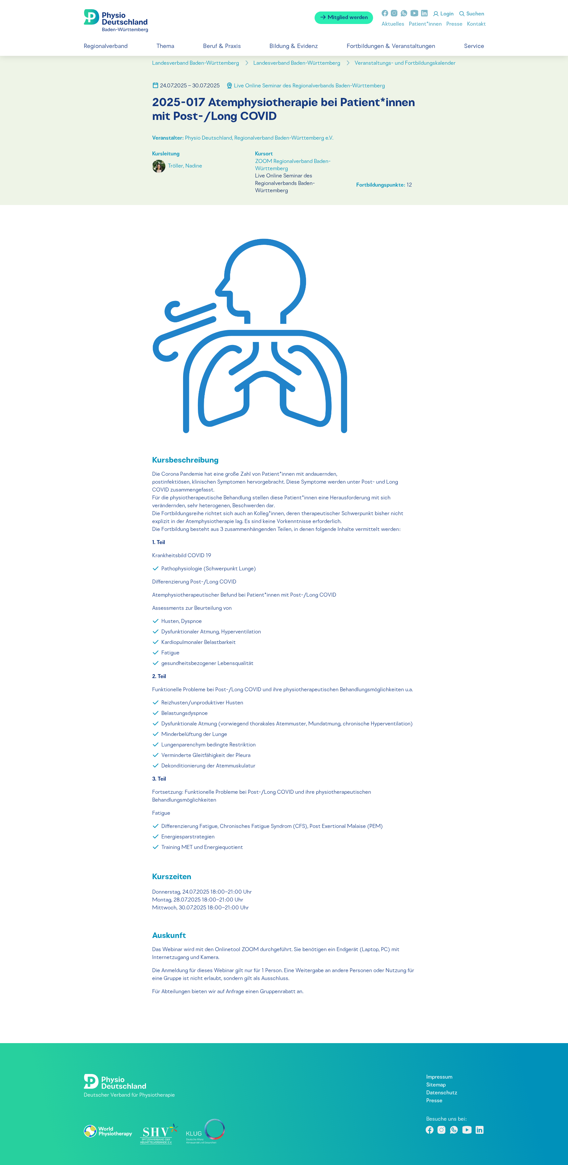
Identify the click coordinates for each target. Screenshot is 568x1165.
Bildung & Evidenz (294, 46)
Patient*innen (425, 24)
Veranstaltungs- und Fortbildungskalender (406, 63)
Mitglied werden (347, 17)
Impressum (439, 1077)
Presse (454, 24)
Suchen (474, 14)
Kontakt (476, 24)
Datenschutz (441, 1093)
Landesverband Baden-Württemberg (196, 63)
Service (474, 46)
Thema (165, 46)
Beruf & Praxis (222, 46)
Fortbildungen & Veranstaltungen (391, 46)
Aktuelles (393, 24)
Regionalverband (106, 46)
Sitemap (436, 1085)
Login (446, 14)
